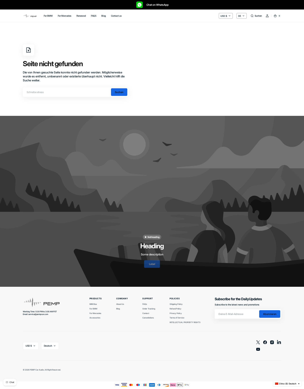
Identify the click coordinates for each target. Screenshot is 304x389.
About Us (120, 304)
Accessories (94, 318)
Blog (118, 308)
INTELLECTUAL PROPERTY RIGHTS (185, 322)
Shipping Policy (176, 304)
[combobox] (75, 92)
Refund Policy (175, 308)
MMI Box (93, 304)
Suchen (119, 92)
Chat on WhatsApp (155, 4)
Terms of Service (177, 318)
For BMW (93, 308)
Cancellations (148, 318)
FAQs (144, 304)
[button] (256, 15)
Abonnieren (269, 314)
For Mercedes (95, 313)
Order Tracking (148, 308)
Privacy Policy (176, 313)
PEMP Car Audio (37, 370)
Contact (145, 313)
